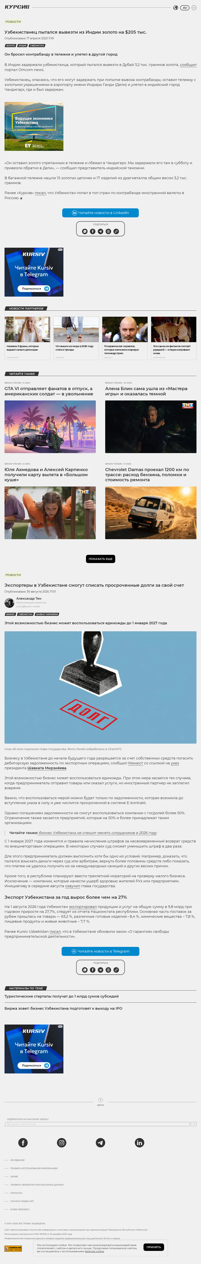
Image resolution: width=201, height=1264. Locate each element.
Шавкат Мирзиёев (47, 614)
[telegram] (100, 1142)
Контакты (16, 1193)
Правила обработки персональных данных (37, 1185)
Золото (10, 45)
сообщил (188, 65)
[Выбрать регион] (175, 7)
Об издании (17, 1160)
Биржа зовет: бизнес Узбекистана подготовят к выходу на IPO (63, 1008)
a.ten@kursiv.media (28, 606)
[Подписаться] (193, 1124)
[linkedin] (139, 1142)
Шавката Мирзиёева (46, 768)
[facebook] (23, 1142)
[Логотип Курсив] (17, 7)
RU (185, 8)
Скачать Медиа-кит (22, 1201)
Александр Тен (28, 598)
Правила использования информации (34, 1168)
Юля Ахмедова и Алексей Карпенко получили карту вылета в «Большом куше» (46, 475)
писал (40, 193)
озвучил (72, 886)
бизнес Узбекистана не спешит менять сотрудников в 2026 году (97, 833)
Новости (13, 21)
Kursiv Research (19, 1209)
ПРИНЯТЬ (154, 1247)
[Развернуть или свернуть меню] (193, 7)
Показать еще (100, 559)
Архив (14, 1177)
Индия (22, 45)
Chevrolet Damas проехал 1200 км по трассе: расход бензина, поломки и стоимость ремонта (147, 475)
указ (175, 763)
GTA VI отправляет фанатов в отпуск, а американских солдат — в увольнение (49, 391)
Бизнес (10, 614)
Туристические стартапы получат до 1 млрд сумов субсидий (62, 996)
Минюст (135, 763)
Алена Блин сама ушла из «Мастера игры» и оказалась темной (146, 391)
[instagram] (61, 1142)
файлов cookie (94, 1251)
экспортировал (83, 907)
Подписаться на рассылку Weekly (28, 1119)
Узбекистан (37, 45)
